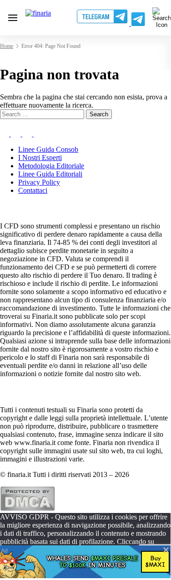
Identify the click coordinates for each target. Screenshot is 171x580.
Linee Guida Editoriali (50, 174)
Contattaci (32, 190)
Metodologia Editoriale (51, 166)
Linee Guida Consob (48, 149)
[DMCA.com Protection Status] (27, 509)
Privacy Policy (39, 182)
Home (6, 46)
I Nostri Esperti (40, 157)
